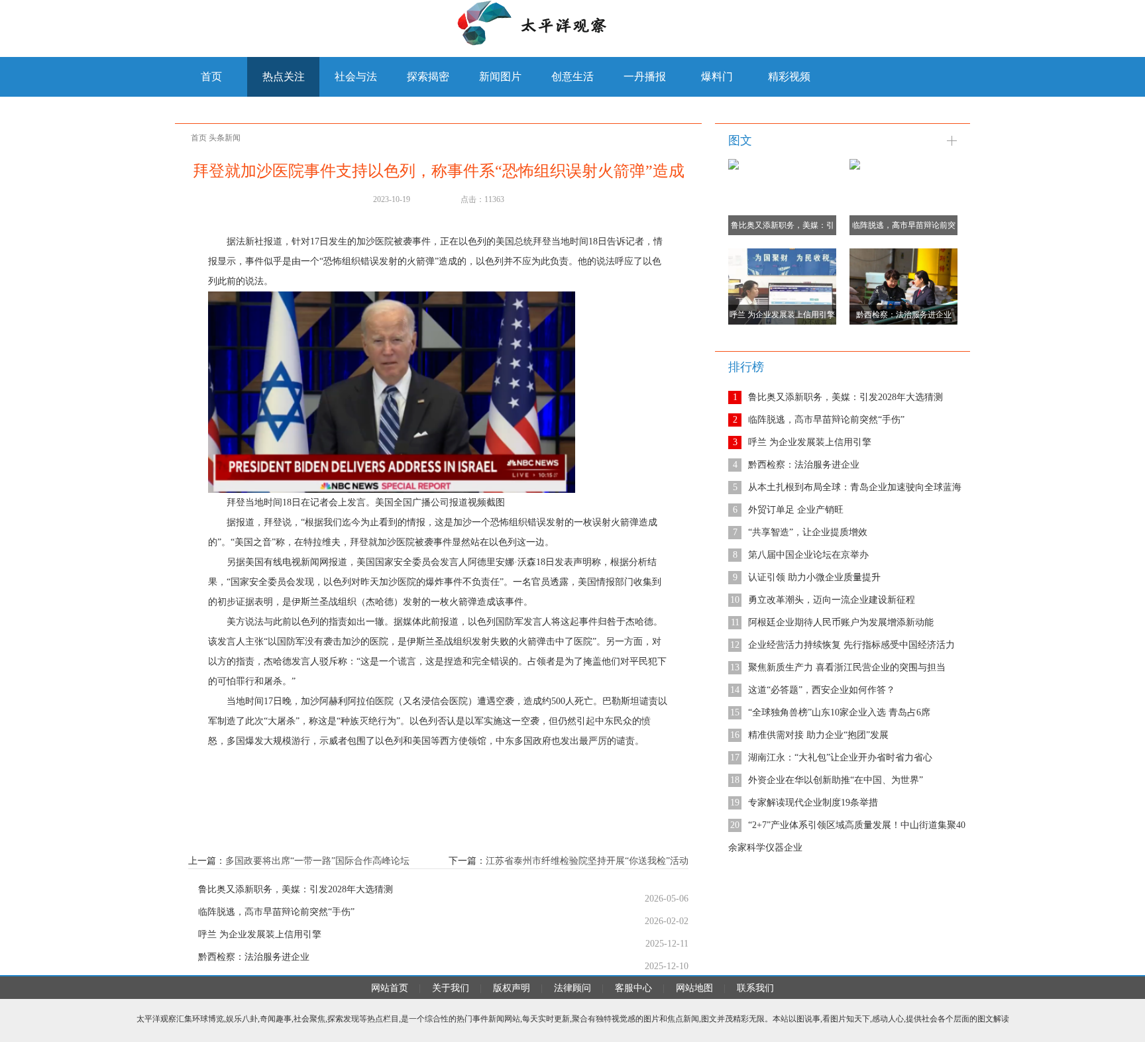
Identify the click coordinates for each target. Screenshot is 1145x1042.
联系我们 (755, 988)
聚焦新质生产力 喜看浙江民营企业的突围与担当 (847, 667)
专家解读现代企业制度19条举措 (813, 803)
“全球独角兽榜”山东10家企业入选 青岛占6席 (839, 712)
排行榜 (746, 367)
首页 (199, 137)
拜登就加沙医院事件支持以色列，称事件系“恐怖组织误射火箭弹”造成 (438, 171)
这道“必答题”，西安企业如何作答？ (821, 690)
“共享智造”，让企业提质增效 (807, 532)
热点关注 (283, 76)
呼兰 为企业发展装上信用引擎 (259, 934)
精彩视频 (789, 76)
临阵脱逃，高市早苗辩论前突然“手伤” (276, 912)
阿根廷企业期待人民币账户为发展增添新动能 (841, 622)
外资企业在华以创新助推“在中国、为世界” (835, 780)
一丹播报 (645, 76)
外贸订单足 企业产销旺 (796, 510)
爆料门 (717, 76)
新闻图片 (500, 76)
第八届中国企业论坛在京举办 (808, 555)
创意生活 (572, 76)
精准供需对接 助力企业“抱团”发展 (818, 735)
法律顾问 (572, 988)
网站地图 (694, 988)
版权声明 (511, 988)
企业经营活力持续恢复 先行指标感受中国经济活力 (851, 645)
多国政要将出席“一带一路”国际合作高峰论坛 (317, 861)
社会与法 (356, 76)
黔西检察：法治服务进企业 (253, 957)
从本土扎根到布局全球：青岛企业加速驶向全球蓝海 (854, 487)
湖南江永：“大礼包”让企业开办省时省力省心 (840, 757)
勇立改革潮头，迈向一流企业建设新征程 (831, 600)
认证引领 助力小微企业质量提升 (814, 577)
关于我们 (450, 988)
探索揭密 (428, 76)
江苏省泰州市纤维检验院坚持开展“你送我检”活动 (587, 861)
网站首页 (389, 988)
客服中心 (633, 988)
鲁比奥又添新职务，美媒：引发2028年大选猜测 (295, 889)
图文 (740, 140)
